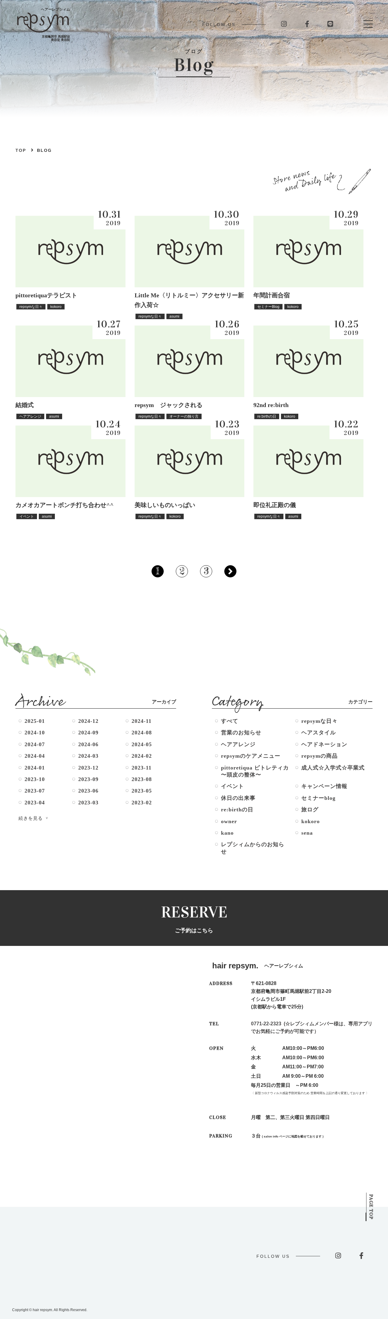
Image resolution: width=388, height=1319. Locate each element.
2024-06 (88, 744)
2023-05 (142, 791)
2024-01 (35, 768)
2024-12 (88, 721)
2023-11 (142, 768)
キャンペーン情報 (324, 786)
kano (227, 833)
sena (307, 833)
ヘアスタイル (318, 733)
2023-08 (142, 779)
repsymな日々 (319, 721)
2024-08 (142, 733)
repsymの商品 (319, 756)
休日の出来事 (238, 798)
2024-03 (88, 756)
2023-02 (142, 803)
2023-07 (35, 791)
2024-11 (142, 721)
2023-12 (88, 768)
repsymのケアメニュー (250, 756)
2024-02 (142, 756)
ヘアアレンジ (238, 744)
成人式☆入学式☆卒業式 (333, 768)
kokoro (310, 821)
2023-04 (35, 803)
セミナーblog (318, 798)
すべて (229, 721)
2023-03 (88, 803)
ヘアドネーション (324, 744)
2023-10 (35, 779)
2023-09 (88, 779)
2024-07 (35, 744)
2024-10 (35, 733)
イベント (232, 786)
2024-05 (142, 744)
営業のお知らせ (241, 733)
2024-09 (88, 733)
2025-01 (35, 721)
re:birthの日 (237, 809)
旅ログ (310, 809)
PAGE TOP (371, 1207)
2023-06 (88, 791)
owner (229, 821)
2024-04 (35, 756)
